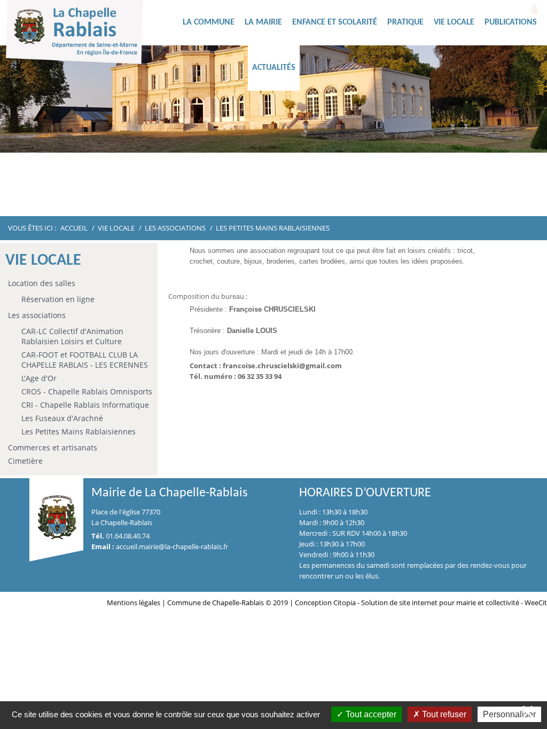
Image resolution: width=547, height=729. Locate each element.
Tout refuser (443, 714)
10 (320, 197)
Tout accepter (369, 714)
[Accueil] (91, 34)
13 (358, 197)
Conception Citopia (325, 602)
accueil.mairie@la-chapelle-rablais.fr (172, 546)
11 (333, 197)
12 (345, 197)
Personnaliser (509, 714)
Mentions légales (134, 602)
